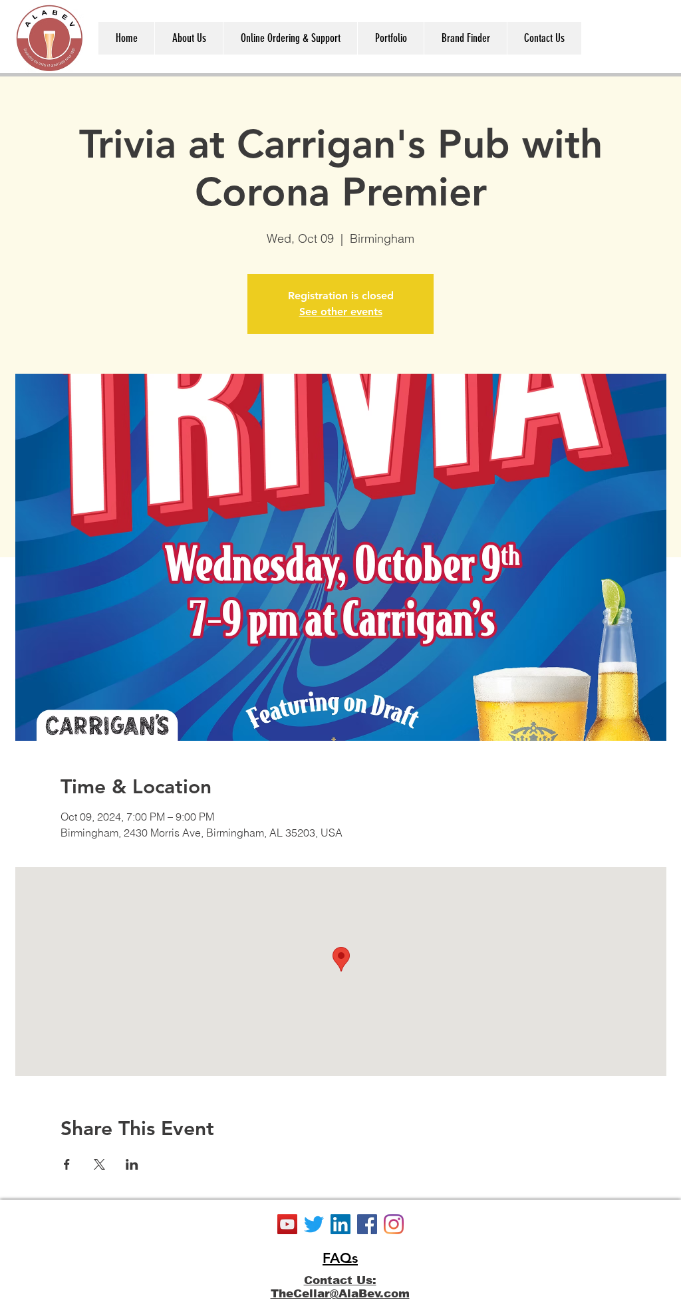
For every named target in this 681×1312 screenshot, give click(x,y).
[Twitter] (314, 1224)
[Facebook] (367, 1224)
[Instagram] (394, 1224)
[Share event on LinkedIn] (132, 1164)
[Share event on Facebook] (67, 1164)
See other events (340, 311)
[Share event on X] (99, 1164)
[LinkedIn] (340, 1224)
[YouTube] (287, 1224)
